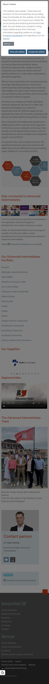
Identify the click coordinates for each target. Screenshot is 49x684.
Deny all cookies (17, 52)
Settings (7, 44)
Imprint (6, 38)
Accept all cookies (36, 52)
